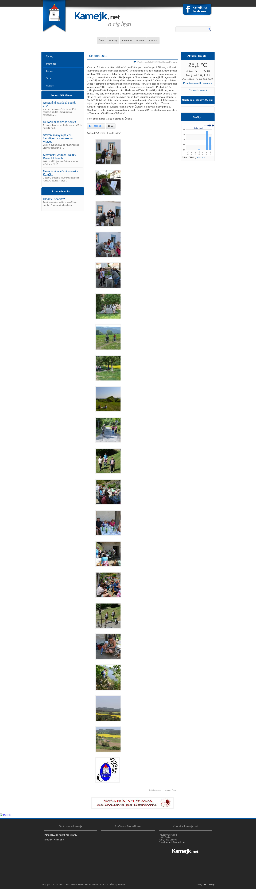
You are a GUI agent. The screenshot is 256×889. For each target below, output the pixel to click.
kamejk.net (83, 884)
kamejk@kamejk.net (175, 842)
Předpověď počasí (197, 90)
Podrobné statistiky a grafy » (197, 83)
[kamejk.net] (185, 851)
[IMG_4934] (108, 722)
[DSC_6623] (108, 413)
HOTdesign (209, 884)
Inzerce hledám (61, 191)
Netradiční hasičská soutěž (59, 122)
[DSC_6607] (108, 289)
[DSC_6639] (108, 598)
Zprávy (49, 56)
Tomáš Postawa (170, 62)
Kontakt (153, 40)
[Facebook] (197, 10)
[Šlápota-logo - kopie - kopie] (108, 784)
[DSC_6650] (108, 691)
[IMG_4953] (108, 567)
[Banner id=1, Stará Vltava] (132, 803)
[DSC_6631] (108, 475)
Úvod (101, 40)
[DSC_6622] (108, 382)
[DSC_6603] (108, 227)
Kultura (49, 71)
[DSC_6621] (108, 351)
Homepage (166, 790)
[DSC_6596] (108, 196)
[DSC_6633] (108, 506)
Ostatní (50, 85)
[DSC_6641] (108, 629)
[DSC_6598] (108, 258)
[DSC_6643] (108, 660)
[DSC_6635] (108, 536)
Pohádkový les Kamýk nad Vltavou (60, 835)
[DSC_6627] (108, 444)
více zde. (201, 157)
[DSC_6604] (108, 165)
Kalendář (127, 40)
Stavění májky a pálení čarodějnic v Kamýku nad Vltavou (58, 138)
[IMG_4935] (108, 753)
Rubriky (113, 40)
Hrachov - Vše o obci (54, 840)
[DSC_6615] (108, 320)
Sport (49, 78)
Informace (51, 63)
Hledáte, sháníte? (54, 199)
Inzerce (140, 40)
